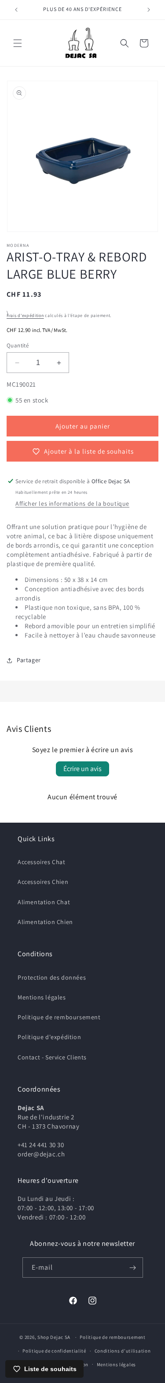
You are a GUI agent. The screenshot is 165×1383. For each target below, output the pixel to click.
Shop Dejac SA (53, 1337)
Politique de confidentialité (54, 1351)
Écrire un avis (82, 768)
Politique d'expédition (49, 1037)
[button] (17, 43)
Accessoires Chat (42, 862)
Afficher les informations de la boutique (72, 503)
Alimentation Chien (45, 922)
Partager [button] (29, 660)
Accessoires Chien (43, 882)
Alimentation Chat (44, 902)
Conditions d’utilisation (123, 1351)
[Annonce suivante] (148, 9)
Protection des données (52, 977)
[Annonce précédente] (16, 9)
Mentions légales (42, 997)
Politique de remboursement (59, 1017)
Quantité (18, 345)
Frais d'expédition (25, 315)
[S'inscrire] (133, 1267)
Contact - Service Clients (52, 1057)
